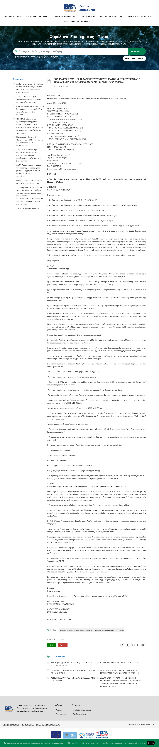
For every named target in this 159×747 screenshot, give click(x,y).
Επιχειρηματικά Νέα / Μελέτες (78, 21)
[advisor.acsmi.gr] (143, 645)
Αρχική (20, 41)
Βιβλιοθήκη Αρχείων (34, 41)
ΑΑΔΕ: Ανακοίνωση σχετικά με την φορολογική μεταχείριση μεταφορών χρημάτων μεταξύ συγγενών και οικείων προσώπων (28, 170)
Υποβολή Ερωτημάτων (82, 710)
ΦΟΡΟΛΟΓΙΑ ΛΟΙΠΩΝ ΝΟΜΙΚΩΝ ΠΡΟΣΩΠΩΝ (109, 630)
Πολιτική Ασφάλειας (11, 724)
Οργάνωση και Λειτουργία (37, 16)
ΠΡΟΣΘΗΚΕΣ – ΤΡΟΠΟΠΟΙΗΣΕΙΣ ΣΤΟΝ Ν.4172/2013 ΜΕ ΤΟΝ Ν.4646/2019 (73, 671)
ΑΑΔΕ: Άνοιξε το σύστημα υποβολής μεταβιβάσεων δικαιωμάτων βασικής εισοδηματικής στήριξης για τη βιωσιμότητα (29, 155)
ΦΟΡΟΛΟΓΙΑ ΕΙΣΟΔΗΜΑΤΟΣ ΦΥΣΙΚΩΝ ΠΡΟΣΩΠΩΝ (76, 630)
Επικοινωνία (61, 714)
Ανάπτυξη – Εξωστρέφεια (139, 16)
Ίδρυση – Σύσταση (13, 16)
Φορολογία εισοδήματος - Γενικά (109, 41)
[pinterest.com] (132, 645)
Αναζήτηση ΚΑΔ (79, 714)
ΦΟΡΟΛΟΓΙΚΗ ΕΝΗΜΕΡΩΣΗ (73, 41)
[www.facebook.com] (127, 645)
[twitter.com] (122, 645)
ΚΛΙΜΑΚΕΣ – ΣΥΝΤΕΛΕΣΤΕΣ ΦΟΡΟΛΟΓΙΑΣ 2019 (119, 663)
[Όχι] (156, 744)
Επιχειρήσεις (54, 57)
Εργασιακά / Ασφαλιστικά (112, 16)
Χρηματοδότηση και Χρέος (65, 16)
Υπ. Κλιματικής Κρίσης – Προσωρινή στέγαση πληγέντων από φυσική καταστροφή (29, 99)
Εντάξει (151, 743)
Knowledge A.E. (147, 724)
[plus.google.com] (138, 645)
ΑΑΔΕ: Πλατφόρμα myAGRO (27, 208)
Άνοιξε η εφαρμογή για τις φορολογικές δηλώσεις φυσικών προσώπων (71, 664)
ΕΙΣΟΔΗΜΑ (90, 41)
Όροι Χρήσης (28, 724)
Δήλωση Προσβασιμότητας (48, 724)
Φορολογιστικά (89, 16)
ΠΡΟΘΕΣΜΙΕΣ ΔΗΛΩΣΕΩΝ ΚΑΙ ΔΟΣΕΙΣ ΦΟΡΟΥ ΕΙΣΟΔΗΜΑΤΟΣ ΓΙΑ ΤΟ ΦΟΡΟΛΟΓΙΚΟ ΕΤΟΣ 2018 (119, 671)
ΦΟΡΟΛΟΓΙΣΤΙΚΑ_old (52, 41)
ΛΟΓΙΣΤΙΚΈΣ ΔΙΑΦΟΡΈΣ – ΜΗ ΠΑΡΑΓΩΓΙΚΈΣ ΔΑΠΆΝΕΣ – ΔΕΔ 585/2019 (73, 679)
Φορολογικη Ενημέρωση (39, 57)
